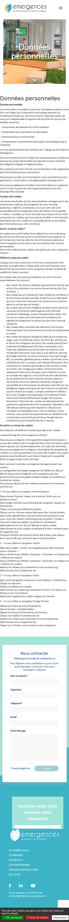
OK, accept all (13, 917)
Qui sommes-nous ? (19, 850)
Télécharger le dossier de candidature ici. (35, 658)
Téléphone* (16, 703)
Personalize (60, 917)
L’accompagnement (19, 865)
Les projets (16, 860)
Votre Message (18, 731)
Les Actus (14, 874)
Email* (13, 717)
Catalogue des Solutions (23, 869)
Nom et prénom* (19, 676)
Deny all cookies (38, 917)
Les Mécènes (16, 855)
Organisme (16, 689)
